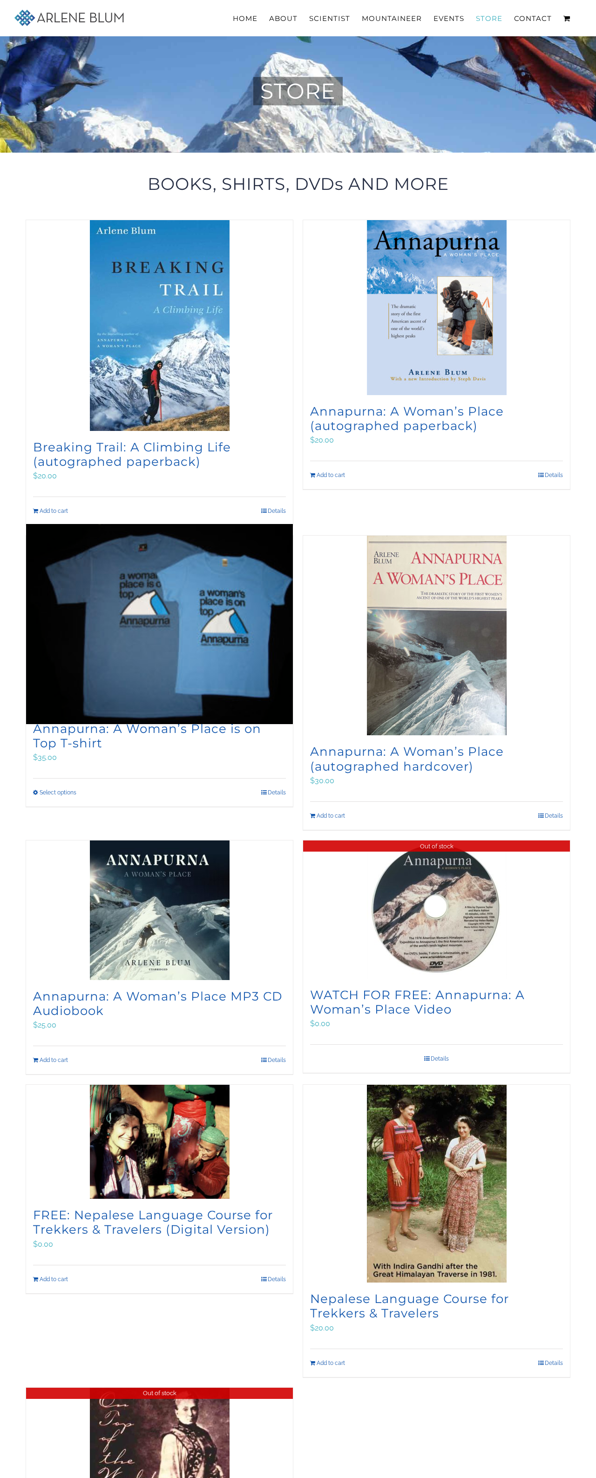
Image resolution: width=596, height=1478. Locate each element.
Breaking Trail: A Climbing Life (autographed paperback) (132, 454)
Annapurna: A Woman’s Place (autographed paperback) (407, 418)
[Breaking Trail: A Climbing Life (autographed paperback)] (159, 325)
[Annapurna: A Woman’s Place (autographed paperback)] (436, 307)
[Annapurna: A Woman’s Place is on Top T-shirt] (159, 624)
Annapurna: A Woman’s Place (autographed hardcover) (407, 758)
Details (554, 475)
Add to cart (331, 475)
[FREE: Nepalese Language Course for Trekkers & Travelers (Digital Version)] (159, 1142)
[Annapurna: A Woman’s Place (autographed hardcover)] (436, 635)
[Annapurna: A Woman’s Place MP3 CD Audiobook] (159, 910)
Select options (58, 792)
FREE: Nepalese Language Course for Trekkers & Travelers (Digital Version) (153, 1222)
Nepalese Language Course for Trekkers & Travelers (409, 1306)
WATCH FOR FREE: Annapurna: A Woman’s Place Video (417, 1002)
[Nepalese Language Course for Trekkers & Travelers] (436, 1184)
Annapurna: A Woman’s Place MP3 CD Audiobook (157, 1003)
